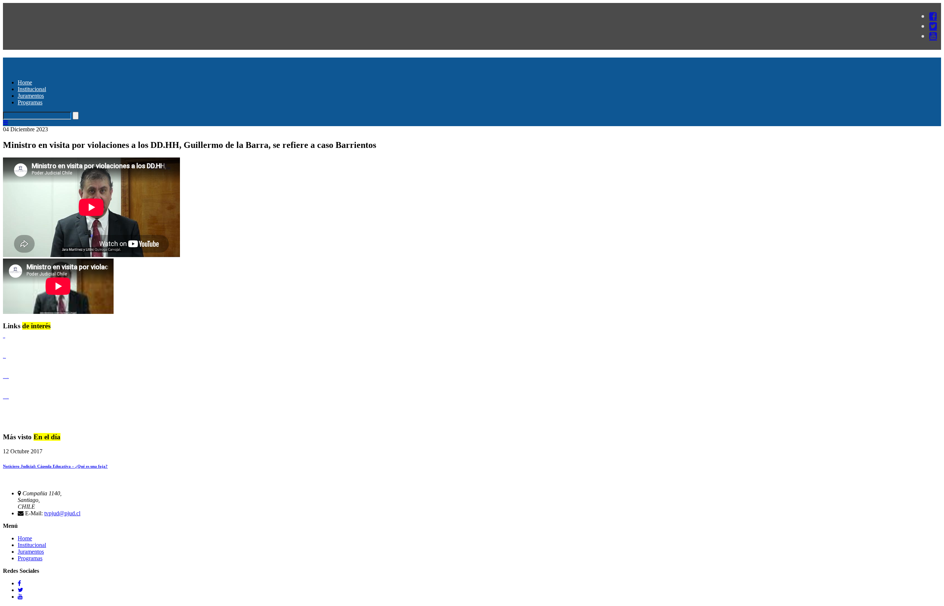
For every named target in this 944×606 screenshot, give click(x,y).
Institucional (32, 89)
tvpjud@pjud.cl (62, 513)
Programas (30, 102)
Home (25, 82)
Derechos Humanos (4, 357)
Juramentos (31, 96)
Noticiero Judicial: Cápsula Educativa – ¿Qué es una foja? (55, 466)
